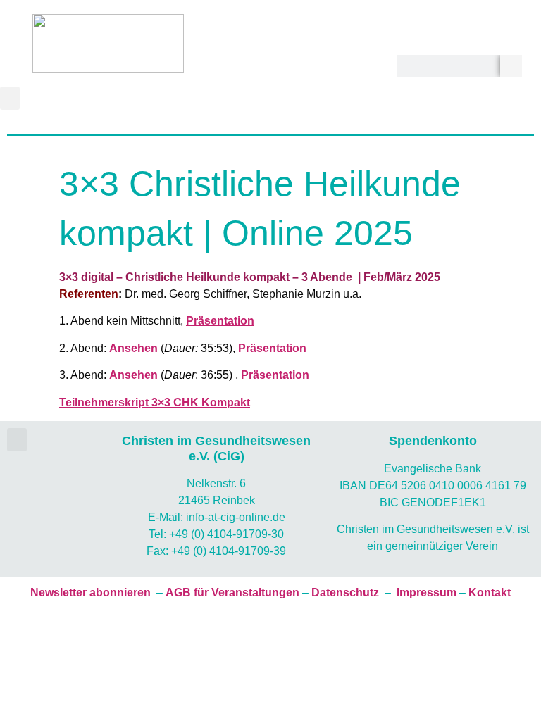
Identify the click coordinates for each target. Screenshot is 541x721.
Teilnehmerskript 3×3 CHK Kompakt (154, 402)
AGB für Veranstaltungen (232, 592)
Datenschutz (345, 592)
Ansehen (133, 348)
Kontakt (489, 592)
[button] (10, 98)
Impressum (426, 592)
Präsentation (220, 321)
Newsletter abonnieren (90, 592)
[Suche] (511, 66)
